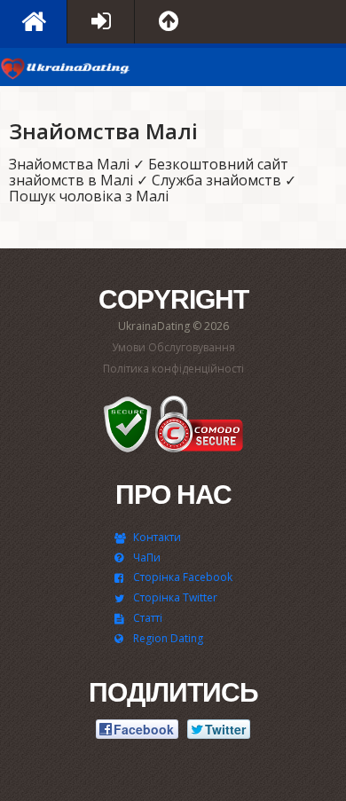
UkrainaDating (66, 71)
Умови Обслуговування (173, 347)
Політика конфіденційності (173, 368)
